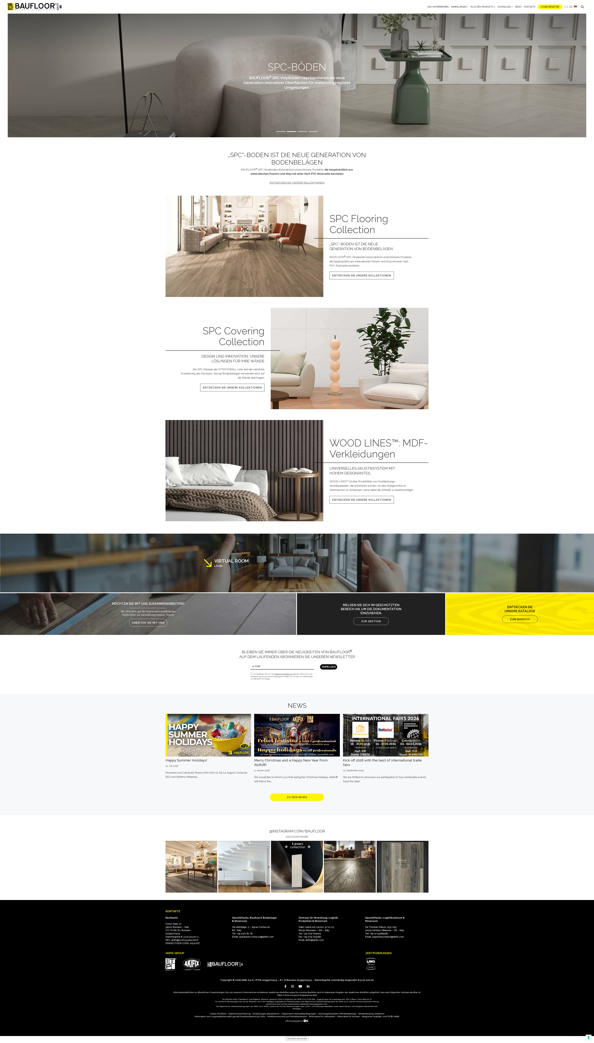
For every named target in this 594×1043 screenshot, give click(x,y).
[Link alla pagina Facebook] (285, 986)
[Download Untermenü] (512, 6)
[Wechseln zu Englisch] (570, 6)
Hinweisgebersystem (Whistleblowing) (337, 1014)
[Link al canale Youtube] (300, 986)
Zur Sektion (371, 621)
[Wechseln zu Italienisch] (566, 6)
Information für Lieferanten (322, 1016)
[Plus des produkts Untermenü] (494, 6)
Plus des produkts (482, 7)
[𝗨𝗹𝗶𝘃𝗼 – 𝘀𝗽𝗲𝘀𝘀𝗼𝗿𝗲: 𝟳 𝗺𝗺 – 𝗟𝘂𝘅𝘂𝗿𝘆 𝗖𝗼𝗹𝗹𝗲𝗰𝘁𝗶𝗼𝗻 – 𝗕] (350, 867)
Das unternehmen (438, 7)
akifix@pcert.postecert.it (184, 940)
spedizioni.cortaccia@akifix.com (256, 936)
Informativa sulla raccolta (297, 1038)
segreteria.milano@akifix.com (388, 936)
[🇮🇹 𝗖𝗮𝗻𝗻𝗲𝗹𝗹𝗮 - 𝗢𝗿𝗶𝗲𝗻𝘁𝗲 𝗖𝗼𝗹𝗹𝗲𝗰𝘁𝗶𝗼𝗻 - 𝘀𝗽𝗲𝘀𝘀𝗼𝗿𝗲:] (244, 867)
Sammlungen (458, 7)
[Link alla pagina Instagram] (292, 986)
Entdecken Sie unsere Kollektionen (297, 182)
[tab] (280, 131)
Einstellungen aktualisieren (266, 1014)
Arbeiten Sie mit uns (148, 622)
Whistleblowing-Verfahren (371, 1014)
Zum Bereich (520, 619)
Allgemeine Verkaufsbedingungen (299, 1014)
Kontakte (529, 7)
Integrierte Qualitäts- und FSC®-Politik (380, 1016)
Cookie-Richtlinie (218, 1014)
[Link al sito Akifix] (192, 964)
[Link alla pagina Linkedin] (308, 986)
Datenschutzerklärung (240, 1014)
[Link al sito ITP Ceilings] (171, 964)
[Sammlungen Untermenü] (467, 6)
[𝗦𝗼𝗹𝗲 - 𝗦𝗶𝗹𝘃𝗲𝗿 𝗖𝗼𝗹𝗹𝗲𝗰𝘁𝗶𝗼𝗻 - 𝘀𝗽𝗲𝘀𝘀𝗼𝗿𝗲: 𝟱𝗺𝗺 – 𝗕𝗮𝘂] (402, 867)
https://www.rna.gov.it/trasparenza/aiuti (297, 995)
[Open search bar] (582, 6)
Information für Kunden (348, 1016)
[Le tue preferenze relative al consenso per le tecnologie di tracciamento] (589, 1038)
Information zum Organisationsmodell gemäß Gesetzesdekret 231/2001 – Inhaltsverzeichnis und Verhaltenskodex (251, 1016)
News (518, 7)
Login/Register (550, 7)
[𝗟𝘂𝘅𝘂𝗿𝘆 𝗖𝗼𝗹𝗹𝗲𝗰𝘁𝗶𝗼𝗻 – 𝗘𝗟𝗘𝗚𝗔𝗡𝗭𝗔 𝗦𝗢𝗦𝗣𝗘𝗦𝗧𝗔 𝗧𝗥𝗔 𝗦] (297, 867)
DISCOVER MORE (297, 836)
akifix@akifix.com (315, 940)
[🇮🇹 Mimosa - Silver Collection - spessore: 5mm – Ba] (191, 867)
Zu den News (297, 797)
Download (504, 7)
